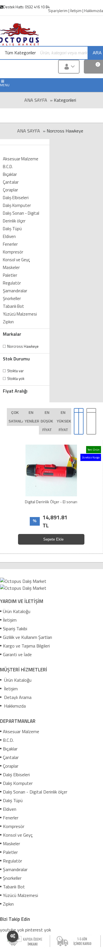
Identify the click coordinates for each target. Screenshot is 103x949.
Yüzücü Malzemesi (20, 314)
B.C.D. (8, 166)
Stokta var (15, 371)
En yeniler (32, 417)
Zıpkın (8, 321)
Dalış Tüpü (12, 228)
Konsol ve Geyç (16, 259)
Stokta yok (15, 378)
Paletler (10, 275)
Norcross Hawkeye (23, 346)
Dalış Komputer (17, 205)
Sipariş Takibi (15, 628)
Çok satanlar (16, 417)
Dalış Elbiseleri (16, 197)
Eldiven (9, 236)
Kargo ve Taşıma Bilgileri (26, 645)
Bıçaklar (10, 174)
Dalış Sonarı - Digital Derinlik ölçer (21, 217)
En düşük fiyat (47, 421)
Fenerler (10, 244)
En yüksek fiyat (64, 421)
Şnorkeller (12, 298)
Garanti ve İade (17, 654)
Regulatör (12, 283)
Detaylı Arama (17, 697)
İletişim (10, 619)
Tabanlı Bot (13, 306)
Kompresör (13, 252)
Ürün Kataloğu (16, 611)
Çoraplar (10, 190)
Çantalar (11, 182)
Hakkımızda (14, 705)
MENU (2, 85)
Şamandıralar (15, 290)
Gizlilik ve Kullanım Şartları (27, 637)
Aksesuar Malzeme (20, 158)
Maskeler (11, 267)
